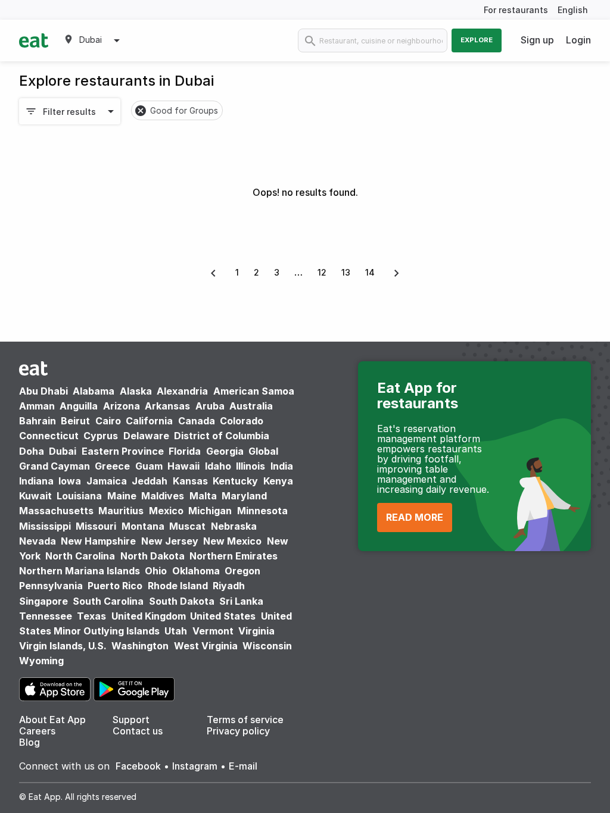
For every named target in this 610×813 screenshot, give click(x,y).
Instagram (194, 766)
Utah (175, 631)
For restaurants (516, 10)
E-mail (243, 766)
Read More (414, 517)
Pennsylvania (51, 586)
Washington (140, 646)
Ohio (156, 571)
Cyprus (100, 436)
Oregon (242, 571)
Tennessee (45, 616)
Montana (143, 526)
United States (223, 616)
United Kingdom (149, 616)
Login (578, 40)
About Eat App (52, 720)
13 (345, 272)
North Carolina (80, 556)
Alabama (93, 391)
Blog (29, 742)
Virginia (256, 631)
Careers (37, 731)
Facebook (138, 766)
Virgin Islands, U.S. (63, 646)
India (281, 466)
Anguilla (79, 406)
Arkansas (167, 406)
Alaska (136, 391)
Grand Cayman (54, 466)
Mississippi (45, 526)
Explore (476, 40)
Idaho (218, 466)
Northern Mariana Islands (79, 571)
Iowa (69, 481)
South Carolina (108, 601)
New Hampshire (98, 541)
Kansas (190, 481)
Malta (203, 496)
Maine (121, 496)
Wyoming (41, 661)
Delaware (146, 436)
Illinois (250, 466)
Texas (91, 616)
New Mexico (232, 541)
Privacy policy (238, 731)
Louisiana (79, 496)
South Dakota (181, 601)
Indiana (36, 481)
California (149, 421)
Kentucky (235, 481)
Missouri (96, 526)
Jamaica (106, 481)
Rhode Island (178, 586)
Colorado (241, 421)
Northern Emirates (233, 556)
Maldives (162, 496)
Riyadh (229, 586)
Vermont (213, 631)
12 (322, 272)
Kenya (278, 481)
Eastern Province (123, 451)
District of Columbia (221, 436)
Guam (149, 466)
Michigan (210, 511)
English (573, 10)
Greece (112, 466)
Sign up (537, 40)
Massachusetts (56, 511)
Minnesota (262, 511)
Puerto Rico (115, 586)
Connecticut (49, 436)
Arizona (121, 406)
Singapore (43, 601)
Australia (251, 406)
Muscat (187, 526)
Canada (196, 421)
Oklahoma (196, 571)
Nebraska (234, 526)
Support (131, 720)
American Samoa (253, 391)
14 (370, 272)
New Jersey (169, 541)
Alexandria (182, 391)
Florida (185, 451)
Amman (37, 406)
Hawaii (183, 466)
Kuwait (35, 496)
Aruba (210, 406)
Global (263, 451)
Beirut (75, 421)
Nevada (37, 541)
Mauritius (121, 511)
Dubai (62, 451)
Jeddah (149, 481)
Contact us (138, 731)
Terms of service (245, 720)
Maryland (244, 496)
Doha (31, 451)
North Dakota (152, 556)
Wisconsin (267, 646)
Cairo (108, 421)
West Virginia (206, 646)
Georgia (225, 451)
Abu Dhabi (43, 391)
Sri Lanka (241, 601)
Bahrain (37, 421)
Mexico (166, 511)
